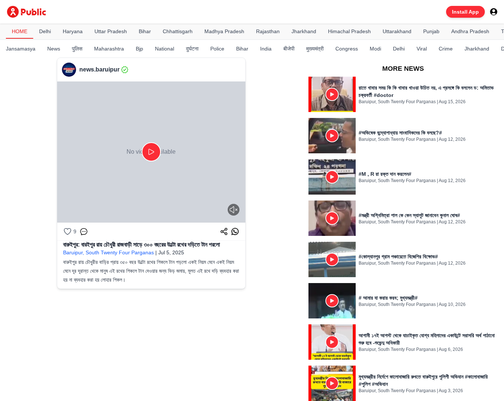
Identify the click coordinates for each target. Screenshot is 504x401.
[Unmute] (233, 210)
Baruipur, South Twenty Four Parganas (108, 252)
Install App (465, 12)
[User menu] (493, 11)
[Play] (151, 151)
